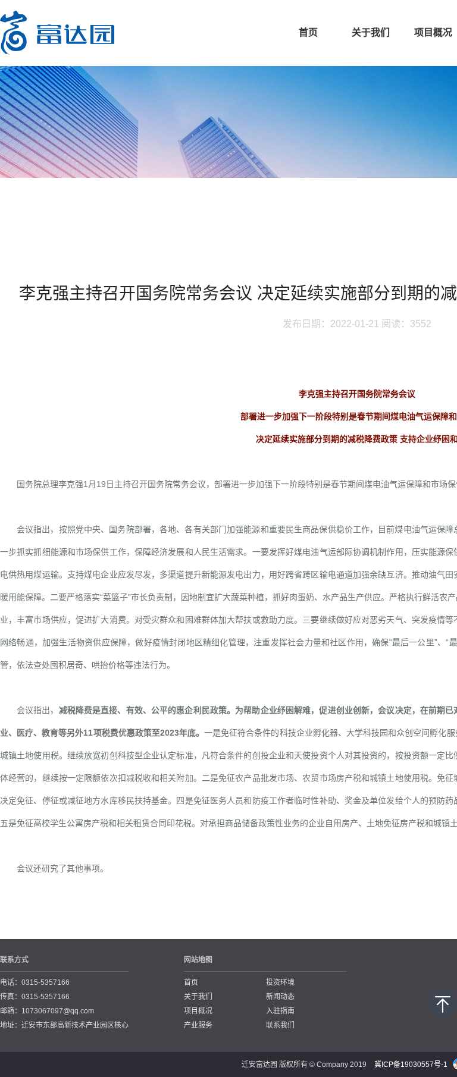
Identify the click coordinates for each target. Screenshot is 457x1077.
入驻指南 (280, 1011)
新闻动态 (280, 997)
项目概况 (198, 1011)
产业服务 (198, 1025)
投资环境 (280, 982)
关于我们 (371, 32)
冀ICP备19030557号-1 (410, 1064)
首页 (308, 32)
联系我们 (280, 1025)
